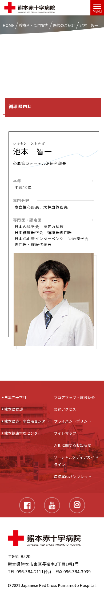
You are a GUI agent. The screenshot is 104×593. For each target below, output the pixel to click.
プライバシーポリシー (72, 421)
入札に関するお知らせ (72, 445)
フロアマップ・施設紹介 (74, 397)
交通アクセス (65, 409)
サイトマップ (65, 433)
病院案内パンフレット (72, 476)
